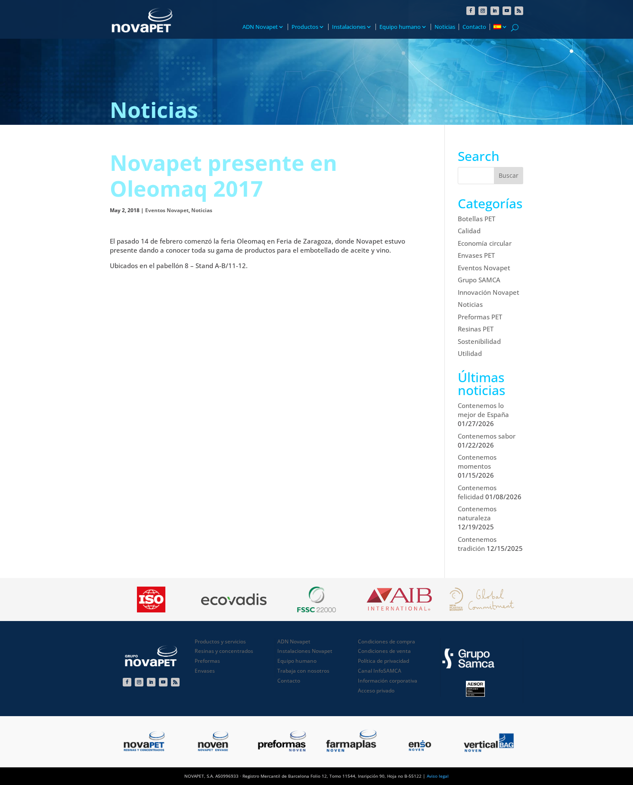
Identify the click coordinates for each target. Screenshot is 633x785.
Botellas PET (476, 218)
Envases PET (476, 255)
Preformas (207, 660)
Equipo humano (400, 27)
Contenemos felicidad (477, 492)
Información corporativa (387, 680)
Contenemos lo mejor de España (483, 410)
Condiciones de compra (386, 641)
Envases (205, 670)
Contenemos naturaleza (477, 513)
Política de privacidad (383, 660)
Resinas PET (475, 329)
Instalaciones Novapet (304, 651)
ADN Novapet (260, 27)
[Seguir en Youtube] (507, 10)
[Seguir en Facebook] (470, 10)
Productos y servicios (220, 641)
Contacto (474, 27)
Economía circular (485, 243)
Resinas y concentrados (224, 651)
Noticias (444, 27)
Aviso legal (438, 776)
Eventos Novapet (167, 210)
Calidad (469, 230)
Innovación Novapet (488, 292)
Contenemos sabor (486, 436)
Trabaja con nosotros (303, 670)
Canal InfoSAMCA (379, 670)
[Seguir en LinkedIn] (494, 10)
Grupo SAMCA (479, 279)
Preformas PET (480, 316)
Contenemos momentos (477, 461)
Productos (305, 27)
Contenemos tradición (477, 544)
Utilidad (470, 353)
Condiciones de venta (384, 651)
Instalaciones (349, 27)
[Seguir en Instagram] (482, 10)
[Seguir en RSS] (519, 10)
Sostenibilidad (479, 341)
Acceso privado (376, 690)
